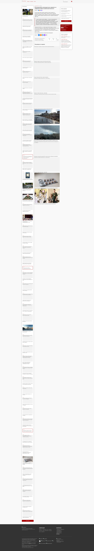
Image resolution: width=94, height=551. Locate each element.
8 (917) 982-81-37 (66, 27)
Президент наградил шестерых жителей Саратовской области (66, 16)
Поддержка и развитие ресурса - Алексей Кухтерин (60, 541)
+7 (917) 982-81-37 (58, 530)
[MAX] (41, 10)
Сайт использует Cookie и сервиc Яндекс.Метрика (27, 547)
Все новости (25, 6)
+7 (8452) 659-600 (59, 531)
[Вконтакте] (43, 541)
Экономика (40, 530)
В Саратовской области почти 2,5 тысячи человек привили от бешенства (66, 18)
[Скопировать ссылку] (42, 10)
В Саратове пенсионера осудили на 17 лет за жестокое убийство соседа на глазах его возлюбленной (66, 11)
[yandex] (42, 543)
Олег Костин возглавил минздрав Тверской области (65, 13)
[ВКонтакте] (38, 10)
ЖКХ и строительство (46, 530)
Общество (40, 529)
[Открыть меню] (71, 1)
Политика (50, 529)
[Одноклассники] (39, 10)
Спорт (40, 531)
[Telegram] (40, 10)
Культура (50, 530)
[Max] (61, 27)
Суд (47, 529)
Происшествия (44, 529)
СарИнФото (43, 531)
